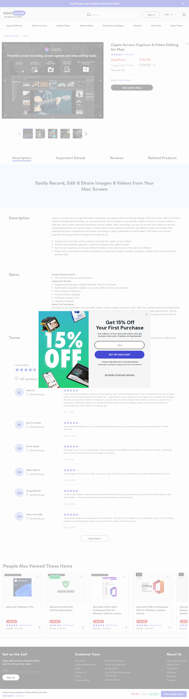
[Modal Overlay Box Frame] (94, 349)
